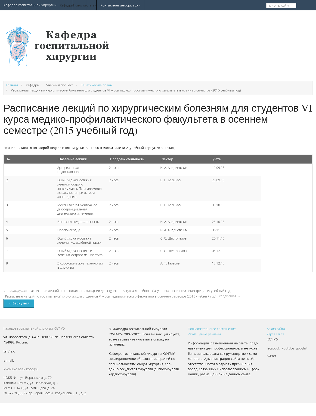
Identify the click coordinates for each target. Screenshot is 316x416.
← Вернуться (18, 303)
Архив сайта (276, 329)
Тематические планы (96, 85)
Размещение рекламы (204, 334)
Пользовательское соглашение (212, 329)
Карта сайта (275, 334)
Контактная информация (120, 5)
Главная (12, 85)
